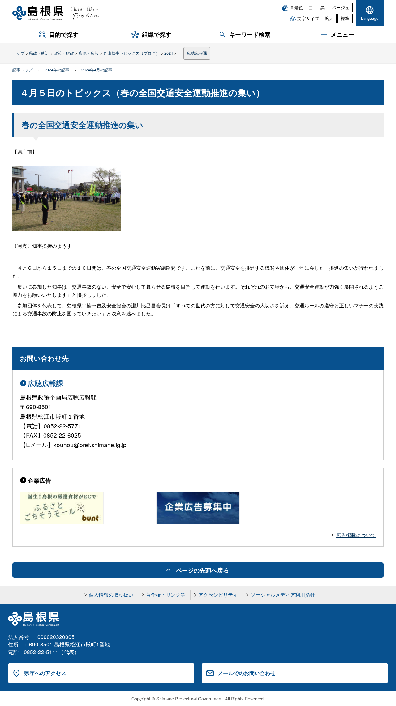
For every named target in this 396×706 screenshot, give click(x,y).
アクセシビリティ (218, 594)
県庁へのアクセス (45, 673)
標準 (345, 18)
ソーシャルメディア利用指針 (283, 594)
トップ (18, 53)
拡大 (329, 18)
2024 (168, 53)
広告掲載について (356, 535)
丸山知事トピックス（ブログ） (131, 53)
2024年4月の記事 (96, 70)
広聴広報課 (197, 53)
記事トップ (22, 70)
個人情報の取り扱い (111, 594)
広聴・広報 (89, 53)
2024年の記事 (57, 70)
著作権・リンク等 (166, 594)
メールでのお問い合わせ (247, 673)
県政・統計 (39, 53)
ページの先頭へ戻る (202, 570)
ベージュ (340, 7)
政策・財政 (64, 53)
